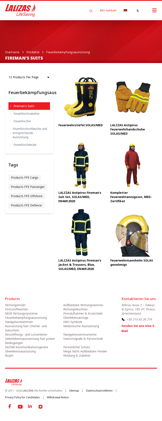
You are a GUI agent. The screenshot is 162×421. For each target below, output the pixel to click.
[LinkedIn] (30, 406)
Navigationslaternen (19, 322)
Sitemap (74, 390)
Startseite (12, 52)
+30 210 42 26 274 (139, 319)
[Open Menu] (150, 10)
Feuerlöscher (22, 121)
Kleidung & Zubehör (76, 355)
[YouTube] (20, 406)
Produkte (33, 52)
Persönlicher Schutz (76, 347)
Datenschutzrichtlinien (99, 390)
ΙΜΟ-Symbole (108, 10)
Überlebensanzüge (75, 318)
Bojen (9, 355)
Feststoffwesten (16, 309)
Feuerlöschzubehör (27, 114)
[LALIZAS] (20, 11)
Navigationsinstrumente (80, 334)
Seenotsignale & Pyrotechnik (83, 339)
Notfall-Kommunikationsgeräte (26, 347)
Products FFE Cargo (24, 177)
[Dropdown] (125, 10)
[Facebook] (10, 406)
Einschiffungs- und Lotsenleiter (26, 334)
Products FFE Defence (26, 205)
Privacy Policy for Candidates (22, 397)
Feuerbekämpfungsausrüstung (68, 52)
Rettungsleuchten (75, 309)
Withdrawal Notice (58, 397)
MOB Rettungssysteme (21, 313)
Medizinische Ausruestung (81, 326)
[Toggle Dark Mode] (138, 10)
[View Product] (81, 97)
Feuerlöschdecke (25, 145)
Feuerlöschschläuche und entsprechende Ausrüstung (30, 133)
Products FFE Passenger (28, 187)
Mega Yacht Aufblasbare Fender (85, 351)
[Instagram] (40, 406)
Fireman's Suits (24, 106)
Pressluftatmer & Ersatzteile (83, 313)
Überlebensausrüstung (20, 351)
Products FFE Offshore (26, 196)
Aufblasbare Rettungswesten (83, 305)
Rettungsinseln (15, 305)
